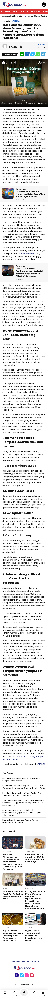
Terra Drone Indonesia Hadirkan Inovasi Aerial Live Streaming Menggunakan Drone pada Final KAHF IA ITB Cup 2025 (23, 802)
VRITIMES (41, 764)
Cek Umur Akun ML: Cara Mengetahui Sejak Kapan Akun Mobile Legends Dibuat (30, 194)
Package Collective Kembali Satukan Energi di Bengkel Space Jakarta (21, 779)
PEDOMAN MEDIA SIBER (19, 961)
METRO (16, 11)
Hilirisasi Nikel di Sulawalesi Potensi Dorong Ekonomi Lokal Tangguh (20, 821)
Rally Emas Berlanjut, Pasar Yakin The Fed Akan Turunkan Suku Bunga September (22, 794)
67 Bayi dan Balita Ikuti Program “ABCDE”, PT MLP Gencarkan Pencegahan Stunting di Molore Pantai (23, 786)
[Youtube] (31, 975)
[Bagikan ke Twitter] (32, 54)
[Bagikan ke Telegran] (43, 54)
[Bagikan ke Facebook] (27, 54)
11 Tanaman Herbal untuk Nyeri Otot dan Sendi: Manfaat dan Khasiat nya (35, 858)
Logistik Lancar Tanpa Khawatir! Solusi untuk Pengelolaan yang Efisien (33, 936)
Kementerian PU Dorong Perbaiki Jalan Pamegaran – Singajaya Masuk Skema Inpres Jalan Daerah (21, 812)
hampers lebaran (26, 253)
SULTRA (24, 11)
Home (5, 995)
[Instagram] (26, 975)
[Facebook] (16, 975)
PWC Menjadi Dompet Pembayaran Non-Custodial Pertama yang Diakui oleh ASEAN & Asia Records (29, 272)
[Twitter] (21, 975)
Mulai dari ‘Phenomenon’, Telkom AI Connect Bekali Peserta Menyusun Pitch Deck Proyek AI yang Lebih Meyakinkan (12, 861)
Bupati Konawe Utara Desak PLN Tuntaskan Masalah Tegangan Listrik (12, 895)
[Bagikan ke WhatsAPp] (38, 54)
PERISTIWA (35, 11)
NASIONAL (5, 11)
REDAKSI (35, 961)
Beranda (6, 21)
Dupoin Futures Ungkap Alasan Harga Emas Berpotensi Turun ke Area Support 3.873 (12, 936)
